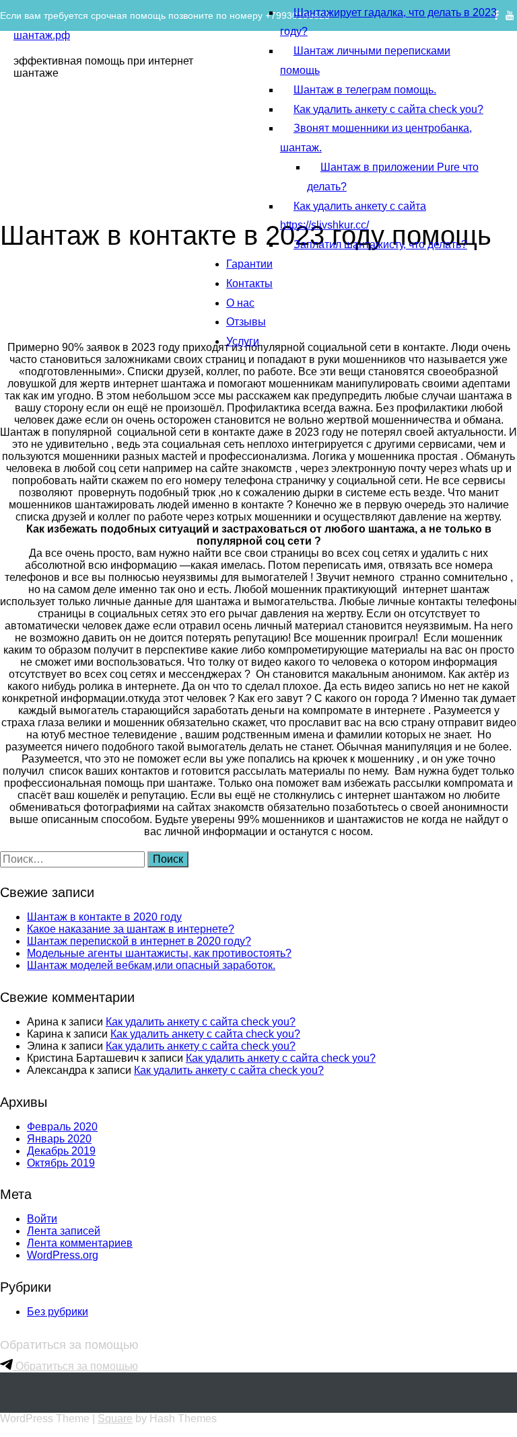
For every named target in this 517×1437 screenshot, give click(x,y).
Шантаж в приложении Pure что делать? (393, 176)
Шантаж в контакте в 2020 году (104, 917)
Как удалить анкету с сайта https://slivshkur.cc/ (353, 215)
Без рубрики (57, 1311)
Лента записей (63, 1231)
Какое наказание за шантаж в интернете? (130, 929)
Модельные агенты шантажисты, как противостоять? (159, 953)
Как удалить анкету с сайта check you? (388, 109)
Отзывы (246, 321)
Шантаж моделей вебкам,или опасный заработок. (151, 965)
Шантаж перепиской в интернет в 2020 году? (139, 941)
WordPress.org (62, 1255)
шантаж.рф (41, 35)
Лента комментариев (80, 1243)
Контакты (249, 283)
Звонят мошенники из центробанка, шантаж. (376, 137)
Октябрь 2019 (61, 1163)
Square (115, 1418)
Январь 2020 (59, 1138)
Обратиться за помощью (75, 1366)
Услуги (242, 341)
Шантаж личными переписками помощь (365, 60)
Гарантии (249, 264)
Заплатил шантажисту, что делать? (380, 244)
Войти (42, 1219)
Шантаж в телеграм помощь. (365, 89)
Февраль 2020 (62, 1126)
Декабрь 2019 (61, 1151)
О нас (240, 303)
